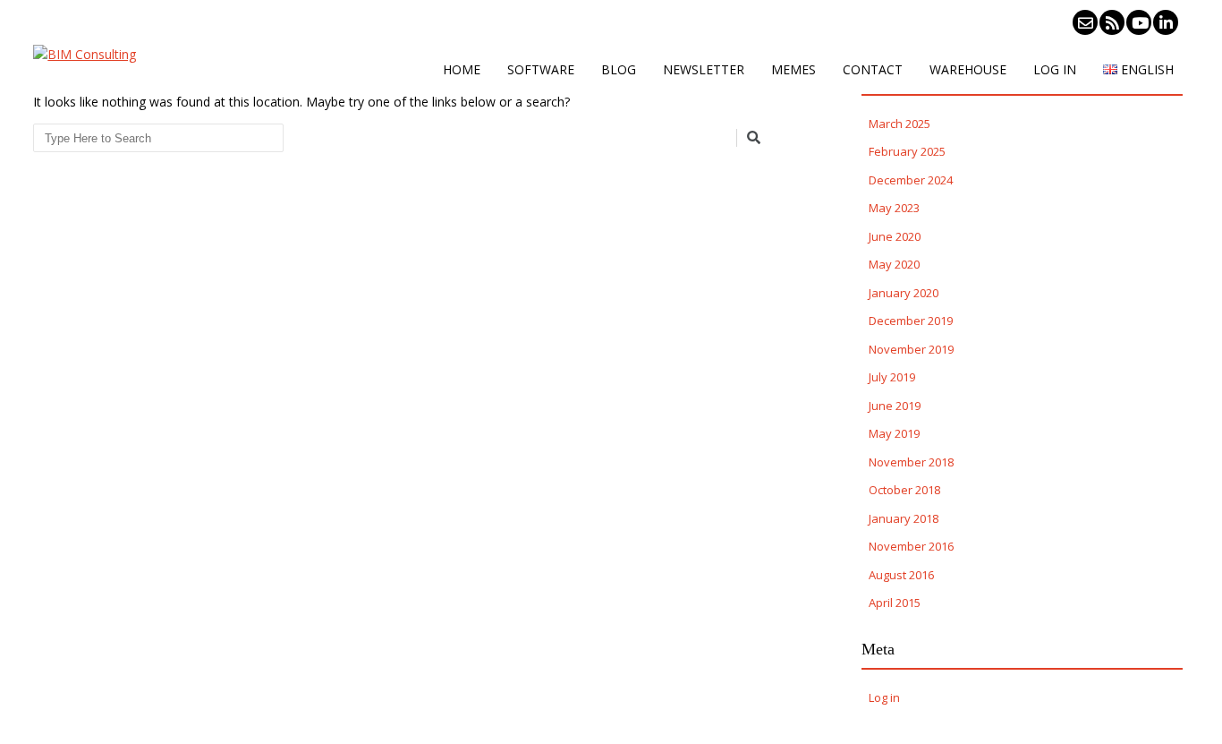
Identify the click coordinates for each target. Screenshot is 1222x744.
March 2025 (899, 123)
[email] (1085, 22)
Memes (793, 69)
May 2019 (894, 433)
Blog (618, 69)
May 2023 (894, 208)
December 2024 (911, 180)
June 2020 (895, 236)
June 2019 (895, 406)
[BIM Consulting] (84, 54)
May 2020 (894, 264)
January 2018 (903, 518)
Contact (873, 69)
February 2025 (907, 151)
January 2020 (903, 293)
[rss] (1112, 22)
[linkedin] (1165, 22)
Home (461, 69)
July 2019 (892, 377)
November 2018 (911, 462)
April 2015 (895, 602)
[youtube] (1138, 22)
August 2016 (901, 575)
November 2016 (911, 546)
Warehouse (967, 69)
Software (540, 69)
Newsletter (703, 69)
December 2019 (911, 320)
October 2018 (904, 490)
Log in (1054, 69)
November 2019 (911, 349)
